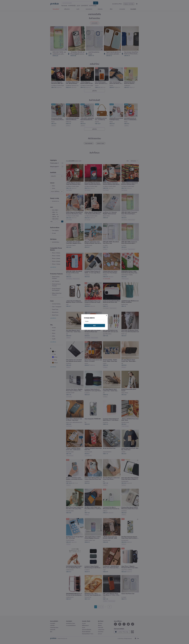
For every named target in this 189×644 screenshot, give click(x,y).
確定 (94, 325)
